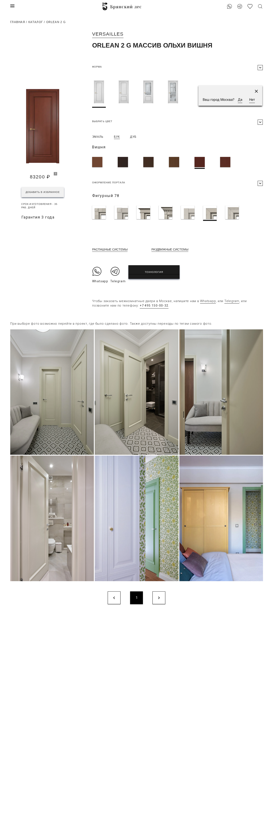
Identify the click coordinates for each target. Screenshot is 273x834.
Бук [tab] (117, 136)
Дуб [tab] (133, 136)
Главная (17, 22)
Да (240, 100)
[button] (256, 91)
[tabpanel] (177, 163)
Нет (252, 100)
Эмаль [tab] (98, 136)
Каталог (35, 22)
